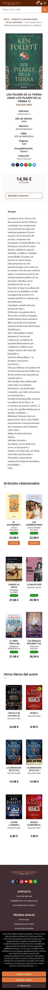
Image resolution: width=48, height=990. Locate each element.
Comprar (14, 543)
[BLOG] (31, 881)
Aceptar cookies (24, 974)
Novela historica (14, 22)
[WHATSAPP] (35, 881)
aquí (36, 966)
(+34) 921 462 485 (24, 896)
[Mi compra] (37, 3)
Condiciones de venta (24, 924)
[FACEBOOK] (13, 881)
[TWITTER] (17, 881)
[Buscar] (45, 9)
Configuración (24, 985)
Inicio (6, 19)
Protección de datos (24, 928)
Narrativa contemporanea (25, 19)
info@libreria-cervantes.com (24, 901)
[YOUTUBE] (26, 881)
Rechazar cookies (24, 980)
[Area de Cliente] (41, 3)
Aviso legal (24, 919)
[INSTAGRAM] (22, 881)
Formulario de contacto (24, 905)
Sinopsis (12, 211)
